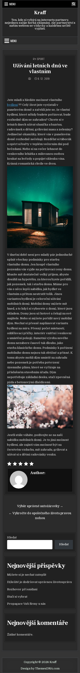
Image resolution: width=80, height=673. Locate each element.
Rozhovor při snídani (22, 589)
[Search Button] (74, 4)
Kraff (40, 13)
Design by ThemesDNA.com (40, 668)
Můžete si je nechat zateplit (26, 574)
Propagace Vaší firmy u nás (26, 603)
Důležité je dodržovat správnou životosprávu (39, 582)
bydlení (12, 104)
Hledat (12, 537)
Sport (41, 59)
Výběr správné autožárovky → (40, 506)
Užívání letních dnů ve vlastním (40, 68)
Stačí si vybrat (17, 596)
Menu (12, 4)
